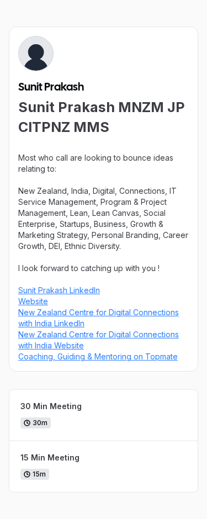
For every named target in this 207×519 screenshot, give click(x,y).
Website (33, 301)
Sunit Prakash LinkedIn (59, 290)
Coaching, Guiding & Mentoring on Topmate (98, 356)
